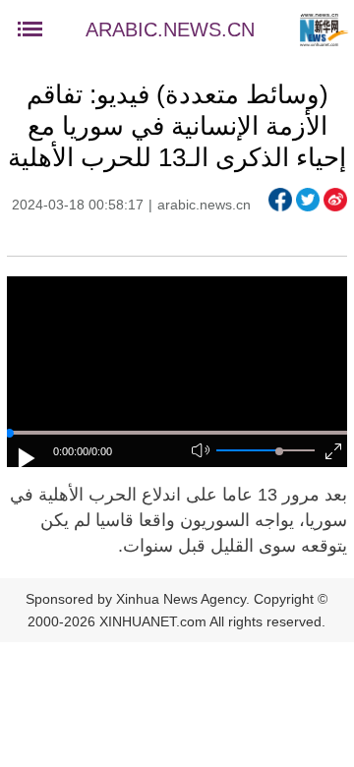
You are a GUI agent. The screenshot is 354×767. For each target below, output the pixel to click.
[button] (27, 458)
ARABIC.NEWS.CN (170, 29)
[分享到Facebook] (280, 199)
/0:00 (100, 451)
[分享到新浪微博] (335, 199)
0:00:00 (70, 451)
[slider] (279, 451)
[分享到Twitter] (308, 199)
